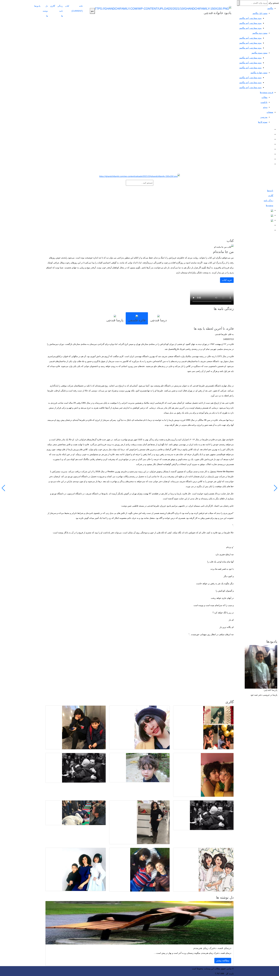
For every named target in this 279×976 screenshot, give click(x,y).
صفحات (270, 112)
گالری (52, 6)
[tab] (158, 318)
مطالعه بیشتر (222, 960)
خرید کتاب (227, 280)
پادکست (264, 102)
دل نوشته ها (45, 11)
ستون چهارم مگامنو (259, 72)
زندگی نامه (268, 200)
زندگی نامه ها (60, 11)
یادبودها (37, 6)
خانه (77, 8)
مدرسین (263, 117)
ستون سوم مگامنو (259, 53)
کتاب (67, 6)
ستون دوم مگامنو (260, 33)
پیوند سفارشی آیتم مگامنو (250, 23)
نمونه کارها (262, 122)
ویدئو (265, 107)
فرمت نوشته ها (266, 92)
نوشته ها (269, 205)
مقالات (264, 97)
